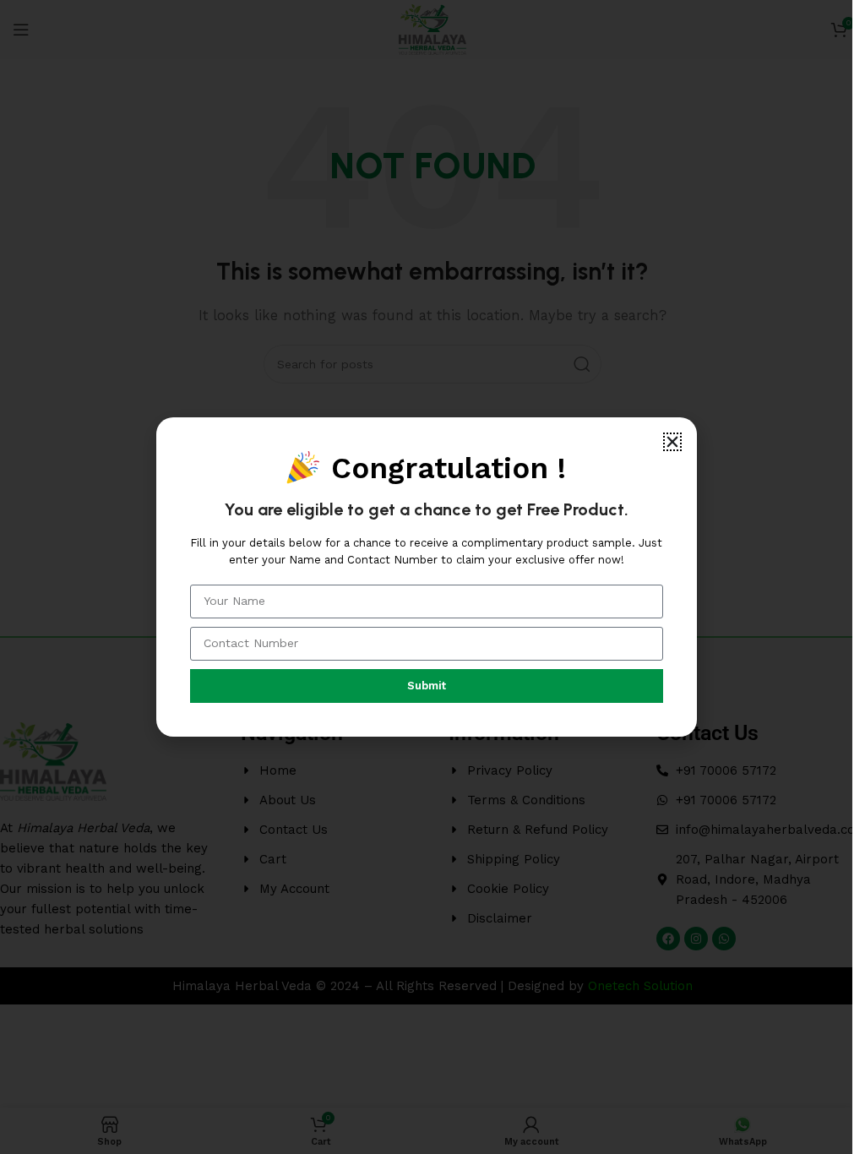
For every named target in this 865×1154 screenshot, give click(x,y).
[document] (426, 577)
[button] (672, 441)
